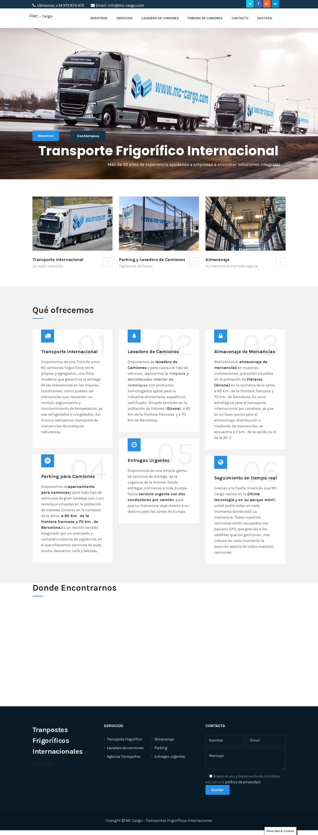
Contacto (239, 18)
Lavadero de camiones (125, 747)
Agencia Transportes (123, 756)
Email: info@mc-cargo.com (120, 5)
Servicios (124, 18)
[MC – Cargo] (48, 18)
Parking (160, 747)
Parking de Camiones (205, 18)
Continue (107, 262)
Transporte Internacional (57, 259)
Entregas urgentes (169, 756)
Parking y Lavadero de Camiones (152, 259)
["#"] (250, 4)
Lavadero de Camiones (160, 18)
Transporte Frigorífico (124, 739)
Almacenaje (218, 259)
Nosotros (99, 18)
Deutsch (264, 18)
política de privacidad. (243, 782)
